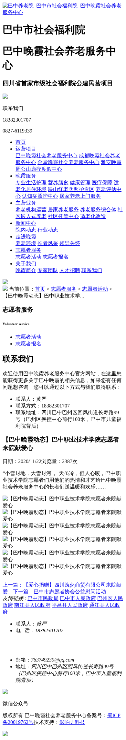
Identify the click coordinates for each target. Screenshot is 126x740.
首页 (21, 142)
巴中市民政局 (42, 598)
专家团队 (47, 270)
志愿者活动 (28, 257)
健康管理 (80, 182)
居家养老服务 (63, 209)
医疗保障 (102, 182)
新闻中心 (26, 223)
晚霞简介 (26, 270)
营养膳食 (58, 182)
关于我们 (26, 263)
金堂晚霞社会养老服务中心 (68, 162)
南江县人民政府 (32, 605)
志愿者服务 (28, 250)
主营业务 (26, 203)
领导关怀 (69, 243)
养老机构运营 (31, 209)
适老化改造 (93, 216)
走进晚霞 (26, 236)
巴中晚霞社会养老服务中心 (47, 155)
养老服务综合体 (98, 209)
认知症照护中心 (40, 196)
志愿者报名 (55, 257)
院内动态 (26, 230)
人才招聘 (69, 270)
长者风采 (47, 243)
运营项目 (26, 148)
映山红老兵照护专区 (71, 189)
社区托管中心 (63, 216)
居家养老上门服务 (80, 196)
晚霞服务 (26, 175)
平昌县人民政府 (70, 605)
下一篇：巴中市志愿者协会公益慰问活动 (59, 591)
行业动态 (47, 230)
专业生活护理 (31, 182)
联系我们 (91, 270)
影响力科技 (72, 722)
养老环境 (26, 243)
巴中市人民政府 (78, 598)
